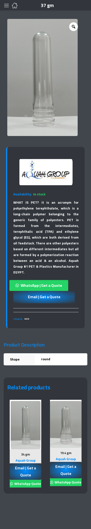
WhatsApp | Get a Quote (41, 285)
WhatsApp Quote (27, 484)
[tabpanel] (25, 445)
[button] (46, 285)
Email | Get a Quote (44, 296)
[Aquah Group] (45, 172)
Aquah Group (26, 460)
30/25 (26, 319)
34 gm (25, 454)
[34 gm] (25, 425)
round (45, 359)
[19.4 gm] (66, 424)
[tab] (46, 310)
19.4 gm (65, 453)
